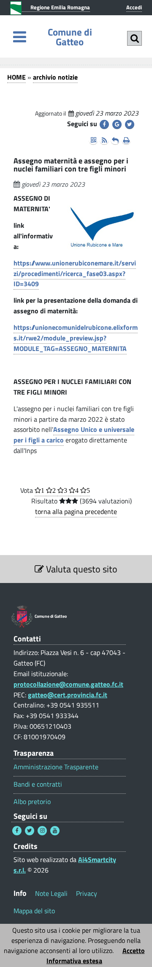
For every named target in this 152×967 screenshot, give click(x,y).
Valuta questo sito (80, 569)
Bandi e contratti (38, 784)
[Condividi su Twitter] (129, 124)
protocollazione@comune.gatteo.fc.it (68, 684)
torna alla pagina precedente (76, 511)
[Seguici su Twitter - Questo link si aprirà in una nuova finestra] (29, 830)
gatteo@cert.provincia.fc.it (67, 695)
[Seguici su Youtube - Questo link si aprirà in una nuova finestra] (55, 830)
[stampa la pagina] (126, 140)
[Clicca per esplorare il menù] (19, 36)
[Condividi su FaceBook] (104, 124)
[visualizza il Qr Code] (93, 140)
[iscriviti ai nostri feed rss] (104, 140)
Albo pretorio (32, 802)
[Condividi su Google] (117, 124)
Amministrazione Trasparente (56, 767)
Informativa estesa (74, 961)
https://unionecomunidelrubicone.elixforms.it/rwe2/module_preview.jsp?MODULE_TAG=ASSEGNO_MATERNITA (76, 338)
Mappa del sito (34, 911)
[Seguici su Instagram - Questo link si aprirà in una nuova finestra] (42, 830)
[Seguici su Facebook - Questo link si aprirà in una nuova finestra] (17, 830)
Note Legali (51, 893)
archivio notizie (55, 77)
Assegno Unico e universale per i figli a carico (74, 434)
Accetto (133, 950)
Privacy (86, 893)
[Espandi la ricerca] (134, 38)
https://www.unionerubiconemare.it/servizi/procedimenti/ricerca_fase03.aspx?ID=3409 (75, 273)
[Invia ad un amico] (115, 140)
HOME (16, 77)
